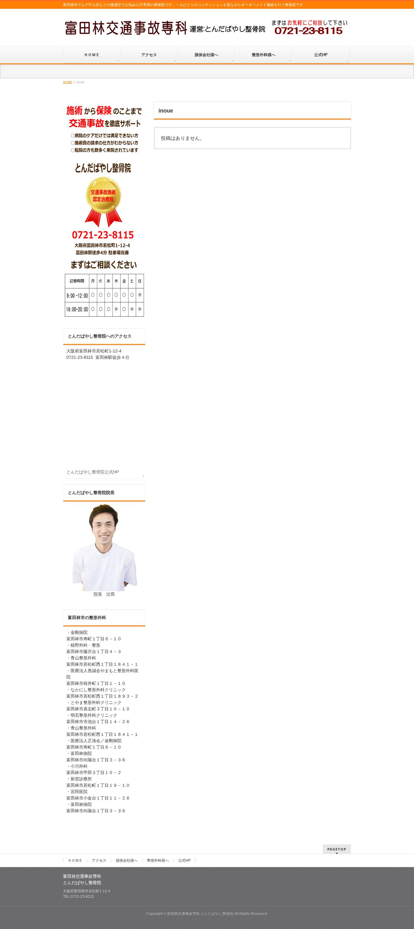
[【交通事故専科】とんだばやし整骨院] (165, 30)
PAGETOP (336, 849)
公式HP (184, 860)
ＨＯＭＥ (75, 860)
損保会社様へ (127, 860)
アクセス (99, 860)
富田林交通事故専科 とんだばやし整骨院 (200, 913)
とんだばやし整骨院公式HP (92, 472)
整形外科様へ (158, 860)
